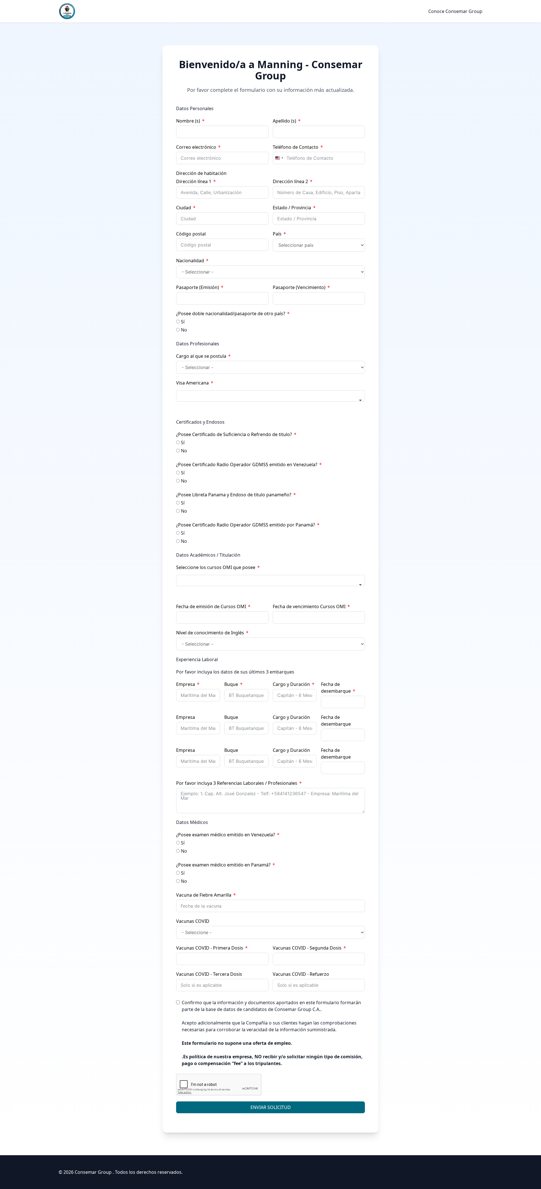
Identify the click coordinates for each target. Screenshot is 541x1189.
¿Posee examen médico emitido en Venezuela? (225, 835)
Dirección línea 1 (193, 181)
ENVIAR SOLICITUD (270, 1107)
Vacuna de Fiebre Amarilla (203, 895)
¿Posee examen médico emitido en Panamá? (223, 865)
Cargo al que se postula (201, 356)
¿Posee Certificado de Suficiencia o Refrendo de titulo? (234, 434)
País (277, 234)
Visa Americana (192, 383)
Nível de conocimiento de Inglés (210, 633)
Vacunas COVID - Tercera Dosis (209, 974)
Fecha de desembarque (336, 687)
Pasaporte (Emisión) (197, 287)
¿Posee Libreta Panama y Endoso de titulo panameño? (233, 495)
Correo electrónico (196, 147)
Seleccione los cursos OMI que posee (215, 567)
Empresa (185, 684)
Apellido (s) (284, 121)
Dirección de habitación (201, 173)
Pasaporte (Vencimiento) (299, 287)
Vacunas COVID (192, 921)
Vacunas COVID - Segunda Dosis (307, 948)
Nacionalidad (190, 260)
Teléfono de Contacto (295, 147)
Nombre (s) (188, 121)
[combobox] (279, 158)
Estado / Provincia (292, 208)
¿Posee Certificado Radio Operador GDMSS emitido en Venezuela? (246, 464)
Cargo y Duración (291, 684)
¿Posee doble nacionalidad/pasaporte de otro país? (230, 313)
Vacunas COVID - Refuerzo (301, 974)
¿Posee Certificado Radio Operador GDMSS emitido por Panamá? (245, 525)
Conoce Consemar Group (455, 11)
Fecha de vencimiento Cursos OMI (309, 606)
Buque (231, 684)
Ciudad (183, 208)
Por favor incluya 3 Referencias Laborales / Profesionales (236, 783)
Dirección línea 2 (290, 181)
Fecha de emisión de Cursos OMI (211, 606)
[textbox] (270, 396)
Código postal (191, 234)
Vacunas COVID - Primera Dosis (209, 948)
